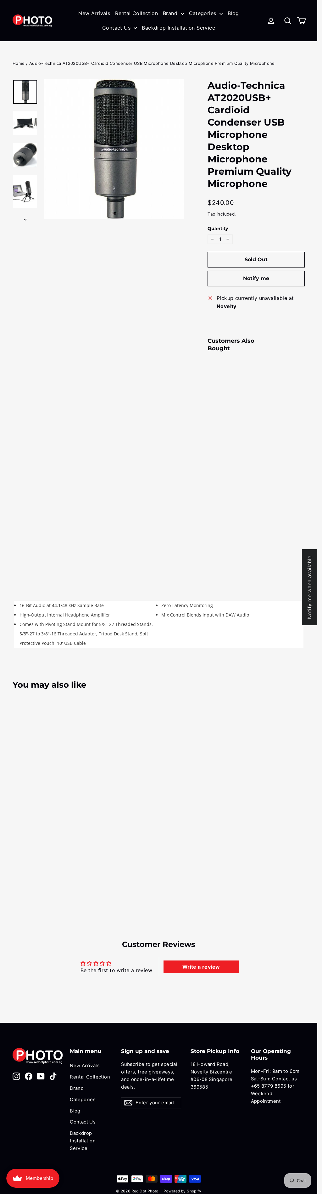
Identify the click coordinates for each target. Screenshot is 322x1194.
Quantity (218, 228)
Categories (203, 13)
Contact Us (117, 28)
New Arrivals (94, 13)
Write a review (201, 967)
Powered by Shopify (182, 1191)
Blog (233, 13)
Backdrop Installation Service (178, 28)
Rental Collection (136, 13)
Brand (171, 13)
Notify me (256, 278)
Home (19, 63)
